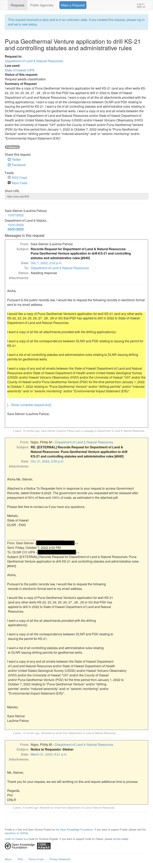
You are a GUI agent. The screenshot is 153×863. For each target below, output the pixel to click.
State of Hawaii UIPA (19, 70)
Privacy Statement (60, 859)
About (8, 859)
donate (117, 839)
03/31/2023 (16, 229)
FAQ (20, 859)
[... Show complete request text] (29, 404)
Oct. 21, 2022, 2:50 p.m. (47, 461)
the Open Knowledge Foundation (74, 829)
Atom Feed (19, 183)
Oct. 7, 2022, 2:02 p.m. (46, 263)
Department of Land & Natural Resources (34, 61)
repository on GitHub (16, 833)
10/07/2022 (16, 215)
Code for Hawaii (14, 839)
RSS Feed (19, 177)
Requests (17, 5)
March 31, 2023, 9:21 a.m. (49, 754)
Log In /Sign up (141, 5)
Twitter (16, 159)
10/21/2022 (16, 225)
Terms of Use (36, 859)
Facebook (18, 164)
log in (141, 19)
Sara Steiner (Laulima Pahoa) (58, 431)
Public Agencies (41, 5)
